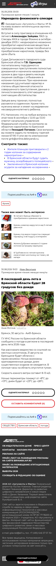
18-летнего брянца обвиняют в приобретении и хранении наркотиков (31, 217)
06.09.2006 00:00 (10, 11)
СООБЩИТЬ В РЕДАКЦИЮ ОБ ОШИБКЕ (23, 475)
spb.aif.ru (21, 328)
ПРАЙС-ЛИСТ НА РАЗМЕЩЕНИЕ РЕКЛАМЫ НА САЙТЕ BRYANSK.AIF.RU (25, 459)
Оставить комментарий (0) (28, 403)
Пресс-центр (41, 445)
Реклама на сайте (13, 454)
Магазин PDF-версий (29, 450)
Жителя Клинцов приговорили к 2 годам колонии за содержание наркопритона (26, 152)
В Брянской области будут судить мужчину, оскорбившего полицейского (28, 160)
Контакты (8, 450)
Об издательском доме (17, 445)
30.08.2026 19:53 (9, 269)
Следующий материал (27, 558)
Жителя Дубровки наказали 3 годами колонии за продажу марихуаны (30, 244)
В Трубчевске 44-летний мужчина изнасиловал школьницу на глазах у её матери (31, 255)
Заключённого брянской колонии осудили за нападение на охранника (26, 166)
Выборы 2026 (10, 471)
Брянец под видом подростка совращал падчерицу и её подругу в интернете (32, 235)
